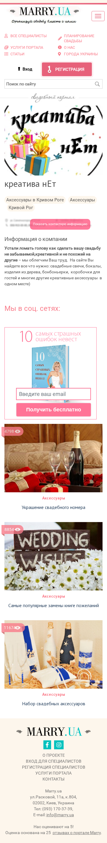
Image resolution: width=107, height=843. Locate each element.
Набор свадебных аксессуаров (53, 703)
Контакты (53, 779)
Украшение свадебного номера (53, 507)
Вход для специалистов (53, 761)
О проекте (54, 755)
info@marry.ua (60, 814)
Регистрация (69, 69)
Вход (27, 69)
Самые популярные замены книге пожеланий (53, 605)
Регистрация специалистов (53, 767)
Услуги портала (53, 773)
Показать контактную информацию (60, 224)
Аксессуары (53, 498)
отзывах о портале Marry (77, 832)
